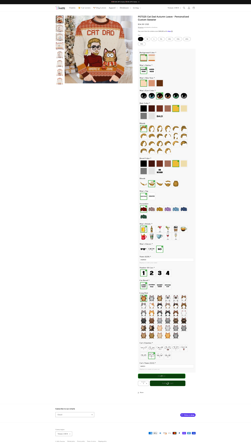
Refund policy (71, 441)
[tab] (60, 19)
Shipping (140, 27)
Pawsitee (62, 441)
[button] (113, 7)
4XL (186, 39)
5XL (141, 44)
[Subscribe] (91, 414)
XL (161, 39)
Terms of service (91, 441)
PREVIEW (162, 376)
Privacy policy (81, 441)
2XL (169, 39)
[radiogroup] (167, 58)
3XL (178, 39)
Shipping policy (102, 441)
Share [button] (142, 392)
